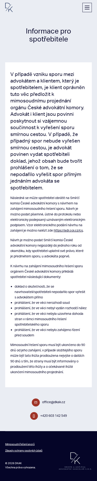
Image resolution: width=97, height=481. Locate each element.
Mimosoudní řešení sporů (20, 444)
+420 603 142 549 (53, 415)
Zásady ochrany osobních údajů (23, 450)
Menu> (87, 7)
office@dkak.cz (53, 402)
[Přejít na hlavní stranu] (9, 7)
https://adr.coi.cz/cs (68, 230)
